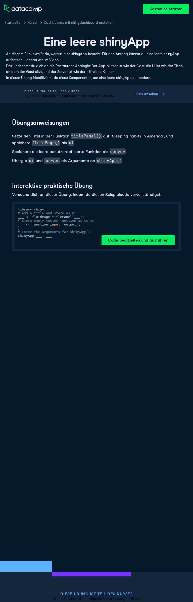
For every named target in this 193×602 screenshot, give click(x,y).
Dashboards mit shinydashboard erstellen (78, 23)
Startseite (12, 23)
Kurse (32, 23)
